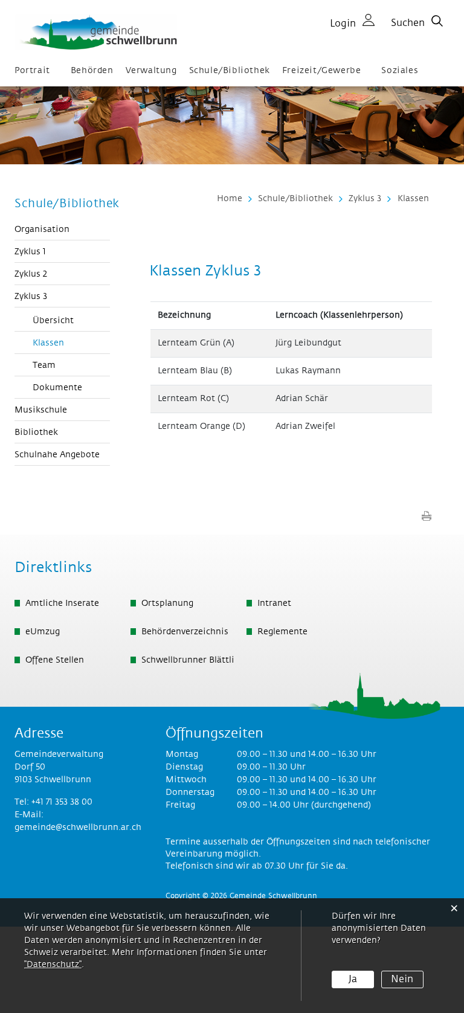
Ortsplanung (167, 603)
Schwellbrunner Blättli (187, 660)
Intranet (274, 603)
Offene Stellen (54, 660)
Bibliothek (36, 432)
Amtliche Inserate (62, 603)
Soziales (399, 71)
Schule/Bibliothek (229, 71)
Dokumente (57, 388)
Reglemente (282, 632)
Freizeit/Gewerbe (321, 71)
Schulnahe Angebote (57, 455)
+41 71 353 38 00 (61, 802)
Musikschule (40, 410)
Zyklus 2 (30, 274)
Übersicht (53, 321)
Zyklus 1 (30, 252)
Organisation (41, 229)
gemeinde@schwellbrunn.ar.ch (77, 827)
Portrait (32, 71)
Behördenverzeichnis (184, 632)
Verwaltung (151, 71)
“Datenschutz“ (53, 965)
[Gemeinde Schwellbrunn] (96, 32)
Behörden (92, 71)
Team (44, 365)
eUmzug (42, 632)
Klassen (71, 343)
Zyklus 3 (30, 296)
